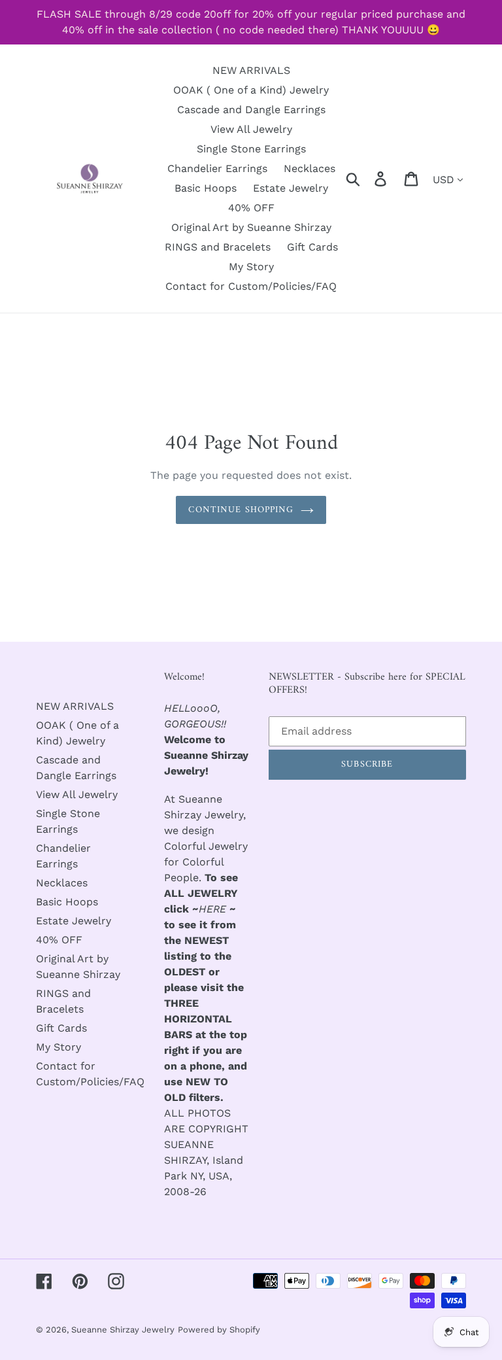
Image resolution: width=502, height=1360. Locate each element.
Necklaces (62, 883)
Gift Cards (61, 1028)
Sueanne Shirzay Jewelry (123, 1329)
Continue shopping (240, 510)
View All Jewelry (77, 794)
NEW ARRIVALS (75, 706)
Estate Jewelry (73, 921)
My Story (58, 1047)
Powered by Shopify (219, 1329)
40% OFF (59, 939)
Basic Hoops (67, 902)
